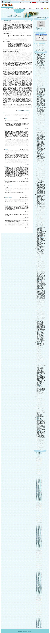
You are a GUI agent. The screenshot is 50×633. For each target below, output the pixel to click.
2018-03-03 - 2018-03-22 (39, 536)
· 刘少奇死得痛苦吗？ (39, 97)
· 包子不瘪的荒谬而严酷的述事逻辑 (40, 68)
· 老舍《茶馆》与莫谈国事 (39, 141)
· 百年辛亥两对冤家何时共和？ (40, 294)
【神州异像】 (38, 140)
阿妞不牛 (6, 130)
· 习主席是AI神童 (38, 66)
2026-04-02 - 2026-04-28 (39, 456)
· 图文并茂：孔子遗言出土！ (40, 182)
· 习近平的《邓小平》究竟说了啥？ (40, 291)
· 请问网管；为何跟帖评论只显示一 (40, 411)
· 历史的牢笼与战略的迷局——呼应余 (41, 50)
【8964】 (37, 363)
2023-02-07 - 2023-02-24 (39, 490)
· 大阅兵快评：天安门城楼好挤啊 (40, 290)
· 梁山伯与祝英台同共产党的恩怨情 (40, 100)
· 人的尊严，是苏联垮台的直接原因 (40, 285)
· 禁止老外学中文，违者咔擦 (40, 181)
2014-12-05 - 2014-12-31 (39, 573)
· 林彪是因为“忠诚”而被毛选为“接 (40, 296)
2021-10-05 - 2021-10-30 (39, 504)
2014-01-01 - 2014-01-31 (39, 583)
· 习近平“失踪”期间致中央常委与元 (40, 276)
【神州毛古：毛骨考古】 (39, 248)
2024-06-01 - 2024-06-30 (39, 475)
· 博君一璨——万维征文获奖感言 (40, 339)
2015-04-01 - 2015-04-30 (39, 569)
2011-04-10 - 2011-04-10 (39, 614)
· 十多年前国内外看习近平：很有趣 (40, 420)
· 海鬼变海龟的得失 (38, 391)
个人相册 (21, 8)
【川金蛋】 (37, 194)
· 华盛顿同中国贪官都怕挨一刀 (40, 378)
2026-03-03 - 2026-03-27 (39, 457)
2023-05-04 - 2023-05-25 (39, 487)
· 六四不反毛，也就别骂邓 (39, 367)
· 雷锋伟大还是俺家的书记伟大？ (40, 377)
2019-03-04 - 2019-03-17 (39, 524)
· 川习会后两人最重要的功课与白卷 (40, 203)
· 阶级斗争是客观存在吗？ (39, 228)
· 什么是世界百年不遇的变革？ (40, 63)
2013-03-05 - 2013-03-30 (39, 593)
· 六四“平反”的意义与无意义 (39, 92)
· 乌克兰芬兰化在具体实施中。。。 (40, 207)
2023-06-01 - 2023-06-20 (39, 486)
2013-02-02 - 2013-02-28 (39, 594)
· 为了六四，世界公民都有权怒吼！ (40, 372)
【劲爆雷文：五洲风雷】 (39, 280)
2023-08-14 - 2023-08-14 (39, 484)
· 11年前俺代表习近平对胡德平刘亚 (40, 421)
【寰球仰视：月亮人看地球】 (40, 237)
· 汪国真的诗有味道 (38, 346)
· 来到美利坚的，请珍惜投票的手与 (40, 435)
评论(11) (24, 110)
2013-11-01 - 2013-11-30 (39, 585)
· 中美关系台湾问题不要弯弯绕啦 (40, 114)
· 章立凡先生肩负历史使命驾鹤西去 (40, 58)
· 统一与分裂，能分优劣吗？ (40, 112)
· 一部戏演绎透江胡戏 (39, 159)
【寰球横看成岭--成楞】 (39, 430)
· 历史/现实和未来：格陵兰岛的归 (40, 227)
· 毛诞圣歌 (37, 348)
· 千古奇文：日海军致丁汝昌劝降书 (40, 179)
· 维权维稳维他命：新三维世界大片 (40, 318)
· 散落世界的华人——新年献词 (40, 379)
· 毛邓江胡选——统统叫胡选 (40, 134)
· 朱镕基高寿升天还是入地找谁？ (40, 65)
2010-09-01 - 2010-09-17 (39, 621)
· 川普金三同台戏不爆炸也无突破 (40, 199)
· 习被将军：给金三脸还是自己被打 (40, 193)
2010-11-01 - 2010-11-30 (39, 619)
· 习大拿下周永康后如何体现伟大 (40, 426)
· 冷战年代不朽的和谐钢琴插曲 (40, 324)
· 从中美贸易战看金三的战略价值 (40, 195)
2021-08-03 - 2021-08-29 (39, 506)
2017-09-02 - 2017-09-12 (39, 542)
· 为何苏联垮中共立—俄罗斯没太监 (40, 177)
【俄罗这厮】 (38, 205)
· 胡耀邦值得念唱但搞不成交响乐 (40, 376)
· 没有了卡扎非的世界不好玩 (40, 390)
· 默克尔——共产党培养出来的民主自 (41, 231)
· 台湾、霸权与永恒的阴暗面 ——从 (40, 238)
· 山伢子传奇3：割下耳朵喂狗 (40, 336)
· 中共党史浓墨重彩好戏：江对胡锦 (40, 422)
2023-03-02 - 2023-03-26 (39, 489)
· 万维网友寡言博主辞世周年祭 (40, 416)
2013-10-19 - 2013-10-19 (39, 586)
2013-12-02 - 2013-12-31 (39, 584)
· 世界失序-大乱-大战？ (39, 241)
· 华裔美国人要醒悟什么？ (39, 328)
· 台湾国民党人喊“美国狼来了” (40, 110)
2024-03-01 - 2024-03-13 (39, 477)
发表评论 (28, 110)
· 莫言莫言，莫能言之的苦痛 (40, 131)
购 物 (47, 2)
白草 (6, 118)
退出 (48, 8)
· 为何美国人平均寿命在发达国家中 (40, 325)
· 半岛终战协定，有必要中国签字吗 (40, 188)
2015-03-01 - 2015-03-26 (39, 570)
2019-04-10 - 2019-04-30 (39, 523)
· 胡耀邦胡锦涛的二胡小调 (39, 138)
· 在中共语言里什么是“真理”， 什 (40, 150)
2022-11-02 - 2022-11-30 (39, 493)
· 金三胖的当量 (38, 201)
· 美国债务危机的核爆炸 (39, 286)
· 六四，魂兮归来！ (38, 366)
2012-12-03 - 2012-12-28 (39, 596)
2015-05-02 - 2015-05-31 (39, 568)
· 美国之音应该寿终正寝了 (39, 224)
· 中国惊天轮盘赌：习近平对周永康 (40, 84)
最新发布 (38, 43)
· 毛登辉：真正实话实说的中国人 (40, 301)
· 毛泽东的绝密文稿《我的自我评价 (40, 275)
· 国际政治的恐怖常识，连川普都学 (40, 204)
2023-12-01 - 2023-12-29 (39, 480)
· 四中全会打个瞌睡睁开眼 (39, 154)
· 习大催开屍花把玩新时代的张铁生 (40, 429)
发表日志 (13, 8)
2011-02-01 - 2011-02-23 (39, 616)
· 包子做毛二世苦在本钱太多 (40, 146)
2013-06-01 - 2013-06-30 (39, 590)
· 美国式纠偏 (37, 438)
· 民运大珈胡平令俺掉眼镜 (39, 252)
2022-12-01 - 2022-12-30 (39, 492)
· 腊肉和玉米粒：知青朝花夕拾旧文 (40, 335)
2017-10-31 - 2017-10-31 (39, 541)
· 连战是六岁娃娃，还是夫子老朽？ (40, 393)
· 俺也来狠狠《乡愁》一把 (39, 347)
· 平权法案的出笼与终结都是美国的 (40, 437)
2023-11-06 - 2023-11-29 (39, 481)
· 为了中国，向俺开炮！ (39, 381)
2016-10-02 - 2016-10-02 (39, 553)
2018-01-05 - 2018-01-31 (39, 538)
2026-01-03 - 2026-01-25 (39, 459)
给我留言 (25, 8)
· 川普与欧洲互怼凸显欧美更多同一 (40, 243)
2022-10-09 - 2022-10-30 (39, 494)
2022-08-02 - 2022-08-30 (39, 496)
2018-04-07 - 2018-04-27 (39, 535)
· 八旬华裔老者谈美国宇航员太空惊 (40, 235)
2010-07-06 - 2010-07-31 (39, 623)
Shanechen (6, 185)
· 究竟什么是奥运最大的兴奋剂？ (40, 326)
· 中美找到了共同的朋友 (39, 229)
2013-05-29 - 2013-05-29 (39, 591)
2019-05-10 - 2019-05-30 (39, 522)
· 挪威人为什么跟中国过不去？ (40, 96)
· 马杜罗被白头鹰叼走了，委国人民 (40, 433)
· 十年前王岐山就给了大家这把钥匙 (40, 423)
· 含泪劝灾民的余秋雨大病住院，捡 (40, 149)
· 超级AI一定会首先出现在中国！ (40, 61)
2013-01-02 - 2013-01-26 (39, 595)
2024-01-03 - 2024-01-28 (39, 479)
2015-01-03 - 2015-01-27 (39, 572)
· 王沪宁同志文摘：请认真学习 (40, 251)
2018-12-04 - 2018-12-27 (39, 527)
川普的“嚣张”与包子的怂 (7, 20)
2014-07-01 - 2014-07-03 (39, 577)
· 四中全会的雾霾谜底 (39, 428)
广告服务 (39, 0)
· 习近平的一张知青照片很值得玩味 (40, 271)
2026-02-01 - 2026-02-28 (39, 458)
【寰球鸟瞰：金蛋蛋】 (39, 183)
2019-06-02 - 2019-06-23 (39, 521)
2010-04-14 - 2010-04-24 (39, 626)
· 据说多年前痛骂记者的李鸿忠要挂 (40, 67)
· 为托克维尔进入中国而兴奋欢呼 (40, 292)
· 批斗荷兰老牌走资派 (39, 86)
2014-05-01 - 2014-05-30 (39, 579)
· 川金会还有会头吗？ (39, 197)
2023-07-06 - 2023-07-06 (39, 485)
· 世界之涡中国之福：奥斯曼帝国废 (40, 91)
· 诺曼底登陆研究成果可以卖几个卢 (40, 156)
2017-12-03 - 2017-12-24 (39, 539)
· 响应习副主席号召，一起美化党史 (40, 395)
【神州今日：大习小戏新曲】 (40, 53)
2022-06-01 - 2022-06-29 (39, 498)
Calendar (38, 32)
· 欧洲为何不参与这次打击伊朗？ (40, 184)
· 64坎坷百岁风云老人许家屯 (40, 368)
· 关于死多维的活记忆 (39, 414)
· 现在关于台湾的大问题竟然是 (40, 111)
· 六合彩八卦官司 (38, 383)
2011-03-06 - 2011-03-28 (39, 615)
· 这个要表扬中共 (38, 55)
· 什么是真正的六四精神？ (39, 369)
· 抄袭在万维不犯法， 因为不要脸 (40, 412)
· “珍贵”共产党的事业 (39, 180)
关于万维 (46, 0)
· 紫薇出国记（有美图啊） (39, 375)
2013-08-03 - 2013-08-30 (39, 588)
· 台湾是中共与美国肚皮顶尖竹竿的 (40, 115)
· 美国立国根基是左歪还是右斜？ (40, 233)
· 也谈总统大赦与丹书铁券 (39, 234)
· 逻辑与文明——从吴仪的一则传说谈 (41, 90)
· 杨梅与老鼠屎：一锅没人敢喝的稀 (40, 54)
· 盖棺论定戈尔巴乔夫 (39, 230)
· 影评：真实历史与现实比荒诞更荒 (40, 206)
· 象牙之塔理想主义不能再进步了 (40, 225)
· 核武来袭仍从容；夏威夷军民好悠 (40, 190)
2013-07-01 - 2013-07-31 (39, 589)
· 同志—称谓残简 (38, 155)
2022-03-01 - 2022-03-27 (39, 501)
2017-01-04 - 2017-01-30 (39, 550)
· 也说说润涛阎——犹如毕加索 (40, 143)
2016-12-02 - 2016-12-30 (39, 551)
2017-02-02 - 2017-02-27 (39, 549)
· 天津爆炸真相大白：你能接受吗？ (40, 272)
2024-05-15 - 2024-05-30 (39, 476)
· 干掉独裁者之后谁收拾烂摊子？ (40, 432)
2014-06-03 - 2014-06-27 (39, 578)
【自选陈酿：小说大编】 (39, 331)
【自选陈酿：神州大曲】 (39, 289)
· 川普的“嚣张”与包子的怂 (39, 108)
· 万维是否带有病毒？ (39, 415)
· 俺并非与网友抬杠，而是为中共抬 (40, 69)
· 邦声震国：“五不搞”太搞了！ (40, 392)
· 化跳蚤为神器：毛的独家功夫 (40, 254)
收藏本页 (48, 17)
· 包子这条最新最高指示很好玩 (40, 158)
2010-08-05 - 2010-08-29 (39, 622)
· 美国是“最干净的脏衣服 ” (39, 323)
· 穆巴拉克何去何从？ (39, 319)
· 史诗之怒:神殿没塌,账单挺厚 (40, 49)
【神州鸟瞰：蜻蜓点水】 (39, 151)
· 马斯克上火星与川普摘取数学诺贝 (40, 246)
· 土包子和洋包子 (38, 387)
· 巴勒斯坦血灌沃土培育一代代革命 (40, 161)
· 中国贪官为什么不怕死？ (39, 178)
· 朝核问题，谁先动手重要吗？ (40, 200)
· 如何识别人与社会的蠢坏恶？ (40, 410)
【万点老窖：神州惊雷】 (39, 299)
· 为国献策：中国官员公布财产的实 (40, 89)
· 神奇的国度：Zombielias (39, 145)
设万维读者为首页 (16, 0)
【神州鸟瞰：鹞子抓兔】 (39, 162)
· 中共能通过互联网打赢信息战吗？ (40, 132)
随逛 (9, 205)
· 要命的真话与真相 (38, 424)
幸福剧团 (11, 185)
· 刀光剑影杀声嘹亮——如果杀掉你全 (41, 365)
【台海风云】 (38, 106)
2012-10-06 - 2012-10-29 (39, 598)
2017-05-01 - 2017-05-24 (39, 546)
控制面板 (17, 8)
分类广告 (43, 2)
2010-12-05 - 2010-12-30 (39, 618)
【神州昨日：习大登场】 (39, 419)
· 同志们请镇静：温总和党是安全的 (40, 133)
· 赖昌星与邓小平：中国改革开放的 (40, 295)
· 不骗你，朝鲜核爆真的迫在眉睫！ (40, 191)
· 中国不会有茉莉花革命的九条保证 (40, 278)
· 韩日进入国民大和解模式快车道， (40, 439)
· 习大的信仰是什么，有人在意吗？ (40, 427)
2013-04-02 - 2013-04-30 (39, 592)
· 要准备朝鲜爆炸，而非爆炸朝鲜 (40, 202)
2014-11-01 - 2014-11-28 (39, 574)
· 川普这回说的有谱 (38, 244)
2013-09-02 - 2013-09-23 (39, 587)
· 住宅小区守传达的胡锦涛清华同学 (40, 340)
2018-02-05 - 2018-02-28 (39, 537)
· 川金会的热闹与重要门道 (39, 196)
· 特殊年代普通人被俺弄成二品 (40, 332)
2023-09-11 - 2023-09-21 (39, 483)
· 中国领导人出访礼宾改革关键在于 (40, 94)
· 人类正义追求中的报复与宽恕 (40, 153)
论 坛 (38, 2)
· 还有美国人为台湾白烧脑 (39, 113)
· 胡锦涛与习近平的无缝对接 (40, 130)
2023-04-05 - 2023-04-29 (39, 488)
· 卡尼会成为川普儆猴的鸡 (39, 239)
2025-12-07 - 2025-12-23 (39, 460)
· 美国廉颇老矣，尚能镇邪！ (40, 434)
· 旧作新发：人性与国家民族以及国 (40, 440)
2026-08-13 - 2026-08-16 (39, 452)
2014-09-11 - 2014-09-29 (39, 576)
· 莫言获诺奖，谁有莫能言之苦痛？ (40, 388)
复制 (45, 17)
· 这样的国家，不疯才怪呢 (39, 316)
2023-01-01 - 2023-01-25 (39, 491)
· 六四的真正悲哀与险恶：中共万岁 (40, 364)
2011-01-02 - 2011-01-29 (39, 617)
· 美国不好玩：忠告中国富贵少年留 (40, 329)
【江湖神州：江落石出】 (39, 441)
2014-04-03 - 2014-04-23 (39, 580)
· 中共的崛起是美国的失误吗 (40, 223)
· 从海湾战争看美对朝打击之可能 (40, 192)
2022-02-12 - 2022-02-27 (39, 502)
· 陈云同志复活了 (38, 152)
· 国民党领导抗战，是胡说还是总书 (40, 88)
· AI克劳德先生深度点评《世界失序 (40, 431)
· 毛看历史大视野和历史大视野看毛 (40, 104)
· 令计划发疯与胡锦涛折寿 (39, 135)
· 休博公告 (37, 413)
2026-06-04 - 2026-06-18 (39, 454)
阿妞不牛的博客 (14, 15)
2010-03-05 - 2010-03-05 (39, 627)
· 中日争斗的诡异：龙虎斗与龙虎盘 (40, 283)
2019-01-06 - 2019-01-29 (39, 526)
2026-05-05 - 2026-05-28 (39, 455)
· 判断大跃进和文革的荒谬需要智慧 (40, 105)
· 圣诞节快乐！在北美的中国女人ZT (40, 344)
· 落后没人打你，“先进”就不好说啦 (40, 157)
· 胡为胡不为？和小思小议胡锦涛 (40, 136)
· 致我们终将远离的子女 (39, 345)
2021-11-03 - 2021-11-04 (39, 503)
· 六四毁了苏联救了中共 (39, 370)
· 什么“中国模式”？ (38, 255)
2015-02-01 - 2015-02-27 (39, 571)
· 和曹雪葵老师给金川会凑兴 (40, 343)
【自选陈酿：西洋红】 (39, 320)
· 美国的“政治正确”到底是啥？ (40, 247)
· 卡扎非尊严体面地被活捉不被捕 (40, 317)
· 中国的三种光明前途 (39, 102)
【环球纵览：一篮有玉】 (39, 226)
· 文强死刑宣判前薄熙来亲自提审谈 (40, 93)
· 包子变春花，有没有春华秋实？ (40, 60)
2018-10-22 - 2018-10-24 (39, 529)
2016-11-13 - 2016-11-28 (39, 552)
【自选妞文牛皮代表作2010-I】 (40, 85)
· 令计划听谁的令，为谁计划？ (40, 273)
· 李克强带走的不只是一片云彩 (40, 62)
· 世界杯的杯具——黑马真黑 (40, 322)
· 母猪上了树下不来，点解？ (40, 59)
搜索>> (8, 8)
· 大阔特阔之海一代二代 (39, 341)
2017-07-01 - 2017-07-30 (39, 544)
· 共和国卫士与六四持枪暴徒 (40, 371)
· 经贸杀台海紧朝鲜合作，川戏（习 (40, 189)
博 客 (34, 2)
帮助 (45, 8)
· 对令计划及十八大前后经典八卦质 (40, 425)
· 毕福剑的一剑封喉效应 (39, 274)
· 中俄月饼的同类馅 (38, 57)
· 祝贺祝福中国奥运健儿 (39, 232)
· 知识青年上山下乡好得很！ (40, 277)
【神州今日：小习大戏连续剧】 (40, 64)
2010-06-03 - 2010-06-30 (39, 624)
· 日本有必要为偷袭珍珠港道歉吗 (40, 236)
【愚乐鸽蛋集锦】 (38, 374)
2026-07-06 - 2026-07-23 (39, 453)
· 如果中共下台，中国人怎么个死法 (40, 101)
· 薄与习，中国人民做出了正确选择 (40, 302)
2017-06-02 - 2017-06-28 (39, 545)
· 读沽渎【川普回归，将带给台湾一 (40, 109)
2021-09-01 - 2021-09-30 (39, 505)
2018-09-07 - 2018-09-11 (39, 530)
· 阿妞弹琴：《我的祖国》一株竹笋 (40, 297)
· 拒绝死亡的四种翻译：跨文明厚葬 (40, 47)
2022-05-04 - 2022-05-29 (39, 499)
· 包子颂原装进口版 (38, 418)
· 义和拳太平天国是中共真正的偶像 (40, 148)
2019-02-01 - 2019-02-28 (39, 525)
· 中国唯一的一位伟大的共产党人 (40, 270)
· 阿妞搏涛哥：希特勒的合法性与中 (40, 99)
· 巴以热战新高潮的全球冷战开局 (40, 436)
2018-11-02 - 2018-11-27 (39, 528)
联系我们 (42, 0)
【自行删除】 (38, 417)
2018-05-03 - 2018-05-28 (39, 534)
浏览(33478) (17, 110)
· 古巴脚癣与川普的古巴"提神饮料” (40, 48)
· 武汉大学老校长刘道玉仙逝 (40, 142)
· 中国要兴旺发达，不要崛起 (40, 98)
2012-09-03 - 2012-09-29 (39, 599)
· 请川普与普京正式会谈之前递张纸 (40, 208)
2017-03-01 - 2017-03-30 (39, 548)
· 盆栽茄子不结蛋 (38, 147)
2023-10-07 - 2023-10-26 (39, 482)
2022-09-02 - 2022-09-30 (39, 495)
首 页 (21, 2)
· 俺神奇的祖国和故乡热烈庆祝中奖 (40, 380)
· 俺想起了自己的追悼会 (39, 386)
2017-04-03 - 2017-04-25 (39, 547)
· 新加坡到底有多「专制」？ (40, 281)
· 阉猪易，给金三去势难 (39, 198)
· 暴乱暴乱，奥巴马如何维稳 (40, 321)
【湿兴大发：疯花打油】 (39, 342)
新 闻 (25, 2)
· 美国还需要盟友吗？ (39, 245)
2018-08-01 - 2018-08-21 (39, 531)
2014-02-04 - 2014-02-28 (39, 582)
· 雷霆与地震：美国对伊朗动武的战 (40, 240)
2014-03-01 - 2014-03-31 (39, 581)
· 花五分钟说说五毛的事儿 (39, 384)
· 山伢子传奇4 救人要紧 (39, 334)
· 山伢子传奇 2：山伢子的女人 (40, 337)
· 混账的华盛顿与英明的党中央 (40, 382)
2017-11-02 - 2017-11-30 (39, 540)
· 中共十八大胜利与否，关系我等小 (40, 389)
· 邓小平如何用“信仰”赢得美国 (40, 330)
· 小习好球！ (37, 87)
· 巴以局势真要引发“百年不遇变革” (40, 186)
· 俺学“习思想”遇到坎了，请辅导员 (40, 56)
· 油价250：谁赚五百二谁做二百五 (40, 287)
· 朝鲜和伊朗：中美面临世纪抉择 (40, 103)
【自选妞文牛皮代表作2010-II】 (40, 95)
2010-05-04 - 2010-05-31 (39, 625)
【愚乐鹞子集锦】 (38, 385)
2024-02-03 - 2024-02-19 (39, 478)
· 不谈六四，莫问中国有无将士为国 (40, 373)
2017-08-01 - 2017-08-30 (39, 543)
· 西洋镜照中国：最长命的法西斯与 (40, 327)
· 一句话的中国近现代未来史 (40, 160)
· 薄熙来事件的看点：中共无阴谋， (40, 293)
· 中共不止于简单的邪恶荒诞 (40, 249)
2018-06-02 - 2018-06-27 (39, 533)
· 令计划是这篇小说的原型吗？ (40, 137)
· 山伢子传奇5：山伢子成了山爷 (40, 333)
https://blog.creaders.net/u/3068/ (40, 17)
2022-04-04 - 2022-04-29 (39, 500)
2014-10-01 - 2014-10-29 (39, 575)
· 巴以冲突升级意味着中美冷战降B (40, 187)
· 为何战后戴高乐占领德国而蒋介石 (40, 282)
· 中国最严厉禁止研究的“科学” (40, 300)
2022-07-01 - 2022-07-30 (39, 497)
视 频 (30, 2)
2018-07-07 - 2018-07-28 (39, 532)
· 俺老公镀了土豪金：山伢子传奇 (40, 338)
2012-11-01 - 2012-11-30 (39, 597)
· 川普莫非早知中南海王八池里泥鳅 (40, 144)
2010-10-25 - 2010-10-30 (39, 620)
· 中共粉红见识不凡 (38, 242)
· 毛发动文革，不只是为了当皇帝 (40, 250)
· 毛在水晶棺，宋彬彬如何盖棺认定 (40, 253)
